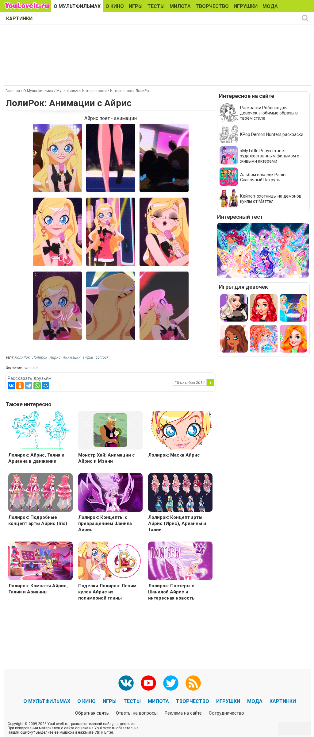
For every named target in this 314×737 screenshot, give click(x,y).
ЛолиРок (22, 357)
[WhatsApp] (37, 385)
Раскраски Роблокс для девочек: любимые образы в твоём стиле (269, 113)
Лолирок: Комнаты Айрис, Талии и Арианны (38, 589)
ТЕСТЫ (156, 6)
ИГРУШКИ (246, 6)
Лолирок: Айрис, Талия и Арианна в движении (36, 458)
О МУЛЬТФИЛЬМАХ (77, 6)
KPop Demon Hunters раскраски (271, 134)
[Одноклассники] (20, 385)
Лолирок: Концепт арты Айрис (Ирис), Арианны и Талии (177, 523)
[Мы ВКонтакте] (126, 683)
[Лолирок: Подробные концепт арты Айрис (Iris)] (40, 493)
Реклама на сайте (183, 713)
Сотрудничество (226, 713)
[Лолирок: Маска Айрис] (180, 431)
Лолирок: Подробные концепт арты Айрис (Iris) (37, 520)
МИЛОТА (180, 6)
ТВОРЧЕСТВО (212, 6)
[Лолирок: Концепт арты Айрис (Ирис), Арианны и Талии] (180, 493)
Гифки (88, 357)
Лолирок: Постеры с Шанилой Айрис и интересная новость (171, 592)
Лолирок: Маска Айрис (174, 455)
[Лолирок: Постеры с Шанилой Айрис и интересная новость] (180, 562)
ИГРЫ (136, 6)
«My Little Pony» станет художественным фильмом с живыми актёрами (269, 156)
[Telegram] (28, 385)
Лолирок (39, 357)
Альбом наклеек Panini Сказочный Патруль (263, 177)
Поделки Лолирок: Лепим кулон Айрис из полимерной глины (107, 592)
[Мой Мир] (45, 385)
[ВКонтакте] (11, 385)
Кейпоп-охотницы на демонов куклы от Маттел (270, 199)
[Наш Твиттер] (170, 683)
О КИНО (114, 6)
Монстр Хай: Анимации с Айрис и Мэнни (106, 458)
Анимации (72, 357)
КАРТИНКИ (19, 18)
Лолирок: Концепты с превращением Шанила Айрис (105, 523)
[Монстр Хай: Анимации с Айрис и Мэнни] (110, 430)
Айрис (55, 357)
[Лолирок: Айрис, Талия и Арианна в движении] (40, 431)
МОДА (270, 6)
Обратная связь (92, 713)
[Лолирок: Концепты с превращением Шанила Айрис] (110, 493)
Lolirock (102, 357)
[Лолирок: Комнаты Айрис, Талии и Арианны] (40, 562)
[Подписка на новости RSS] (193, 683)
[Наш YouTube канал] (148, 683)
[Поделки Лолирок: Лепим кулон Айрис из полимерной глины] (110, 562)
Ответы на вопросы (137, 713)
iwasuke (31, 368)
